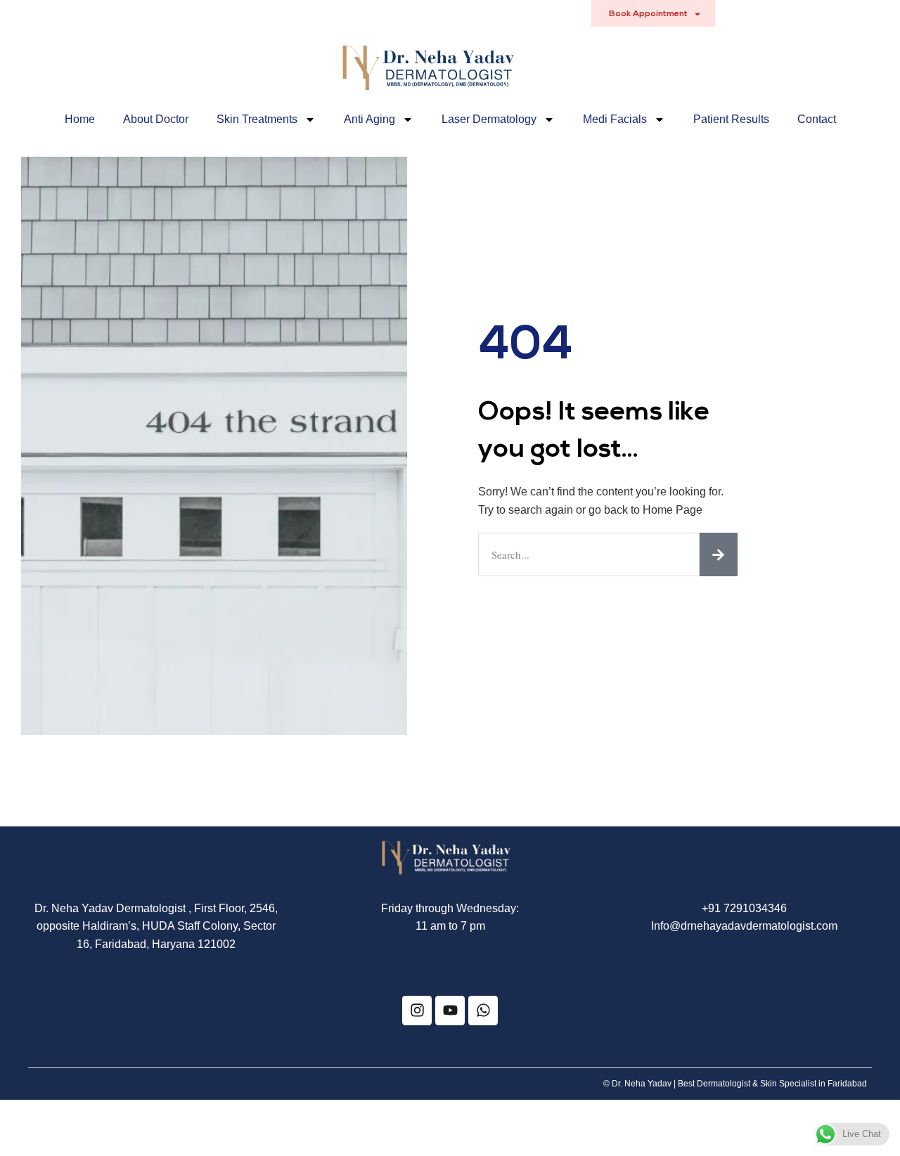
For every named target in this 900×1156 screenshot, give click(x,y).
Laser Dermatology (489, 119)
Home (80, 119)
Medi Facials (615, 119)
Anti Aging (369, 119)
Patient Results (731, 119)
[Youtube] (450, 1010)
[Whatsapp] (483, 1010)
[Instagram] (417, 1010)
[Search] (719, 554)
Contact (816, 119)
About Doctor (155, 119)
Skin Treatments (257, 119)
